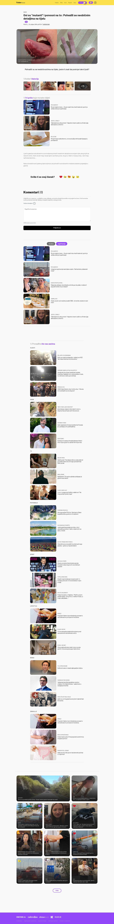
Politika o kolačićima (65, 921)
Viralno (57, 2)
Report (70, 2)
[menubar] (95, 2)
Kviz (65, 2)
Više (57, 890)
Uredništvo (19, 921)
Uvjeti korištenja (42, 921)
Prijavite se (57, 228)
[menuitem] (95, 2)
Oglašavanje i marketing (30, 921)
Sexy (75, 2)
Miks (61, 2)
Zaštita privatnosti (53, 921)
